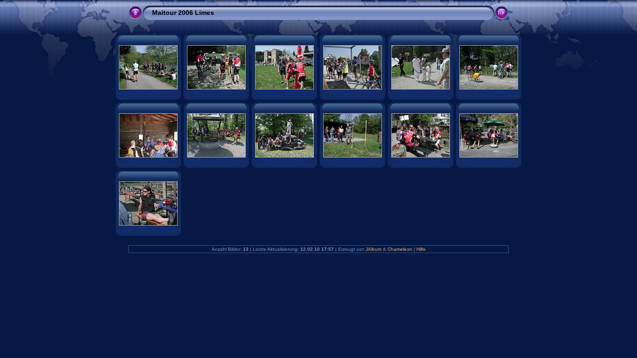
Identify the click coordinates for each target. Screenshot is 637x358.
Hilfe (421, 249)
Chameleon (400, 249)
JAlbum (373, 249)
